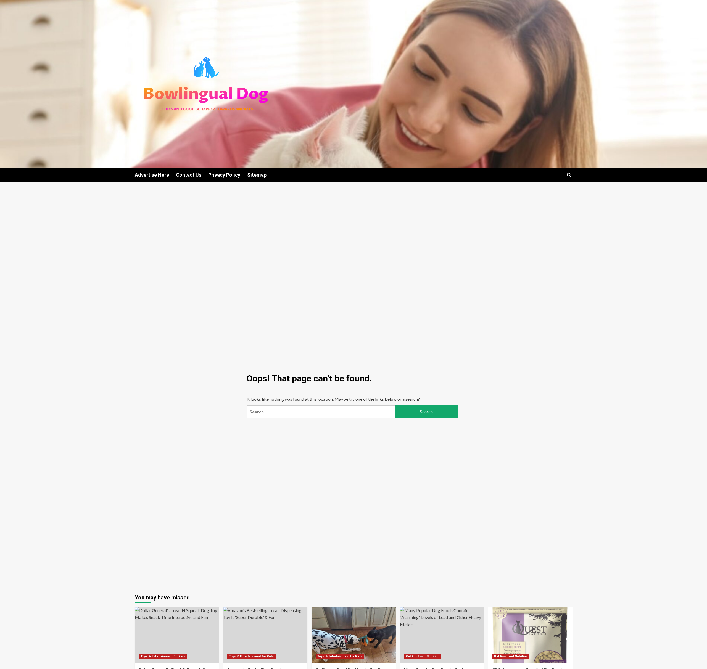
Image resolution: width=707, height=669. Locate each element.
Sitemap (257, 175)
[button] (569, 175)
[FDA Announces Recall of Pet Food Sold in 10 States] (530, 635)
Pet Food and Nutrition (422, 656)
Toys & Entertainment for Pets (163, 656)
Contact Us (188, 175)
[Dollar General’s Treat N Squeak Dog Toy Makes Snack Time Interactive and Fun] (177, 635)
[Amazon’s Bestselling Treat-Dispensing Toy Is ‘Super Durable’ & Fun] (265, 635)
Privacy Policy (224, 175)
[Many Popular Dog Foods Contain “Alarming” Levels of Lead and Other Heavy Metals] (442, 635)
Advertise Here (152, 175)
